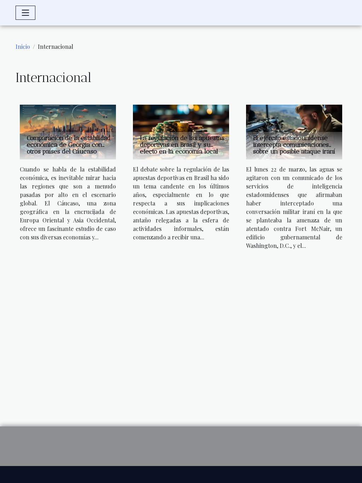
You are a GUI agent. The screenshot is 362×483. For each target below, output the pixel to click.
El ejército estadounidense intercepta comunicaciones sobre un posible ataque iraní (294, 144)
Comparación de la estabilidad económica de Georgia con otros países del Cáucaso (69, 144)
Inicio (23, 46)
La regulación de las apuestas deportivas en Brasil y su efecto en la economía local (182, 144)
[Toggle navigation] (25, 13)
